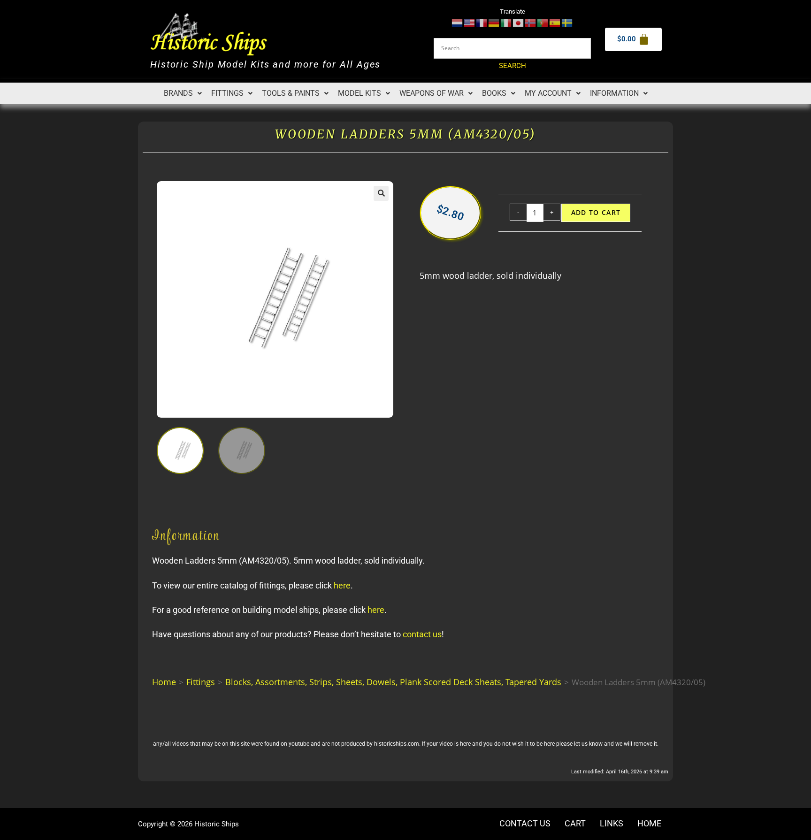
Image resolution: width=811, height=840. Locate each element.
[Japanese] (519, 22)
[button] (183, 93)
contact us (422, 634)
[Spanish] (555, 22)
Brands (178, 93)
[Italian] (506, 22)
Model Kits (359, 93)
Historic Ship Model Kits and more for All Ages (265, 64)
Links (611, 823)
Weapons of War (431, 93)
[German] (494, 22)
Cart (575, 823)
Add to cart (596, 212)
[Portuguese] (543, 22)
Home (164, 681)
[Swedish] (567, 22)
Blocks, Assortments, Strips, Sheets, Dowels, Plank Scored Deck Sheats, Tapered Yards (393, 681)
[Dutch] (457, 22)
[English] (470, 22)
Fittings (227, 93)
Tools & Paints (291, 93)
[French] (482, 22)
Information (614, 93)
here (342, 585)
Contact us (525, 823)
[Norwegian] (531, 22)
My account (548, 93)
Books (494, 93)
